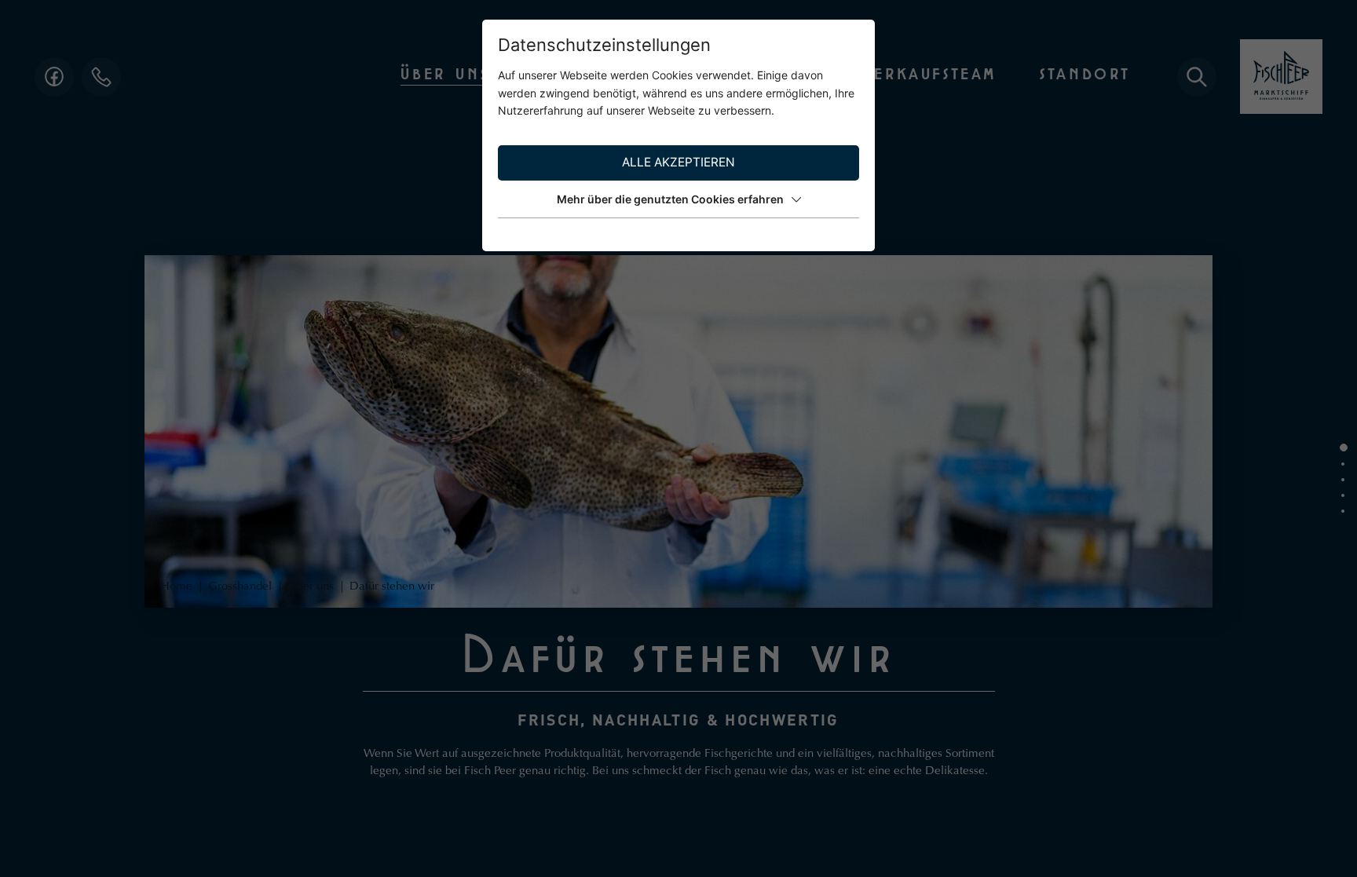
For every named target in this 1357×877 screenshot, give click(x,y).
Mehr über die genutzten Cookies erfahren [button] (670, 199)
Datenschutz (828, 235)
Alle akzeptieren (678, 162)
